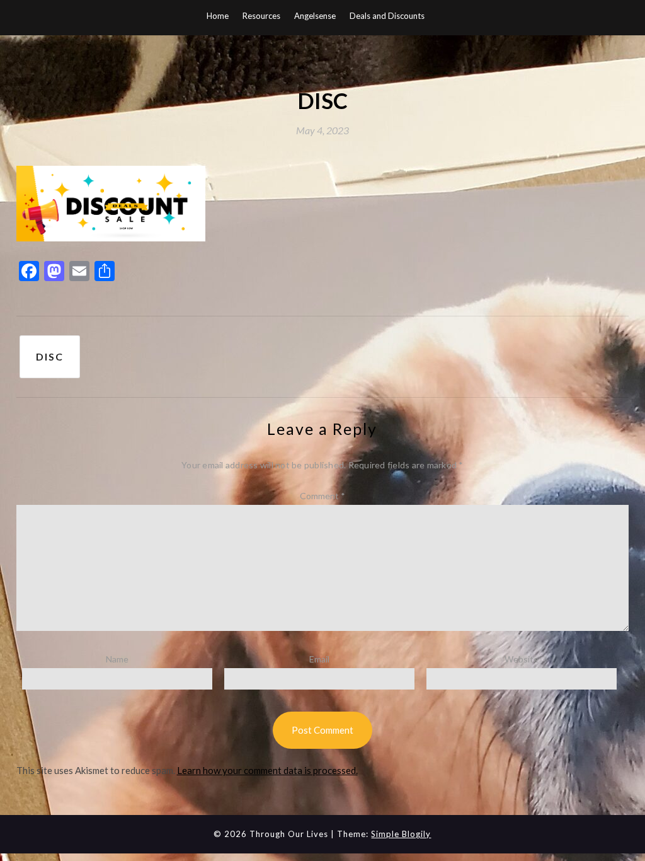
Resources (261, 16)
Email (319, 659)
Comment (322, 495)
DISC (50, 356)
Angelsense (315, 16)
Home (218, 16)
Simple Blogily (401, 834)
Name (117, 659)
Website (522, 659)
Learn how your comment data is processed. (267, 770)
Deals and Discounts (387, 16)
